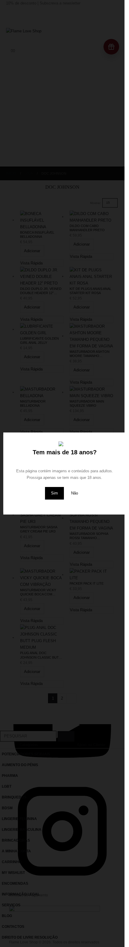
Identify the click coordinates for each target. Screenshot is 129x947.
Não (74, 493)
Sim (54, 493)
